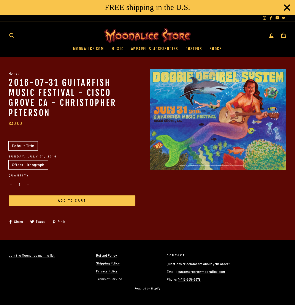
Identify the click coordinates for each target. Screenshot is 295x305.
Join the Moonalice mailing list (32, 255)
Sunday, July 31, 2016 (33, 156)
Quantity (19, 175)
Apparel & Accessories (154, 48)
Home (13, 73)
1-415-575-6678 (189, 279)
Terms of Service (109, 279)
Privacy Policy (106, 271)
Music (117, 48)
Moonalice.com (88, 48)
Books (215, 48)
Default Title (23, 145)
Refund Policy (106, 255)
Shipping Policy (108, 263)
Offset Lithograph (28, 164)
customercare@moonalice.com (201, 272)
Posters (194, 48)
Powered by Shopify (147, 288)
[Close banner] (287, 7)
